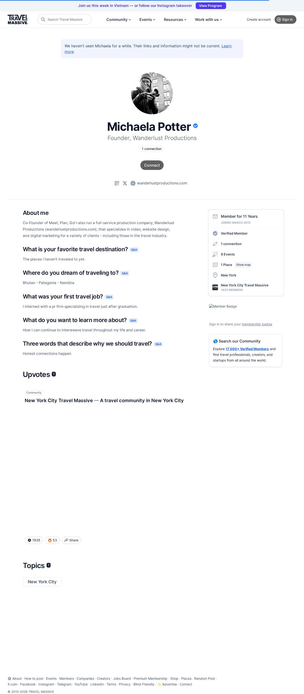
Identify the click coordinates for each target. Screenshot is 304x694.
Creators (103, 678)
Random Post (204, 678)
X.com (12, 684)
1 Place (236, 265)
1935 (36, 540)
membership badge (257, 324)
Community (117, 19)
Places (186, 678)
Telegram (64, 684)
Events (145, 19)
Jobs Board (122, 678)
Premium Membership (150, 678)
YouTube (81, 684)
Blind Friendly (143, 684)
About (17, 678)
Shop (174, 678)
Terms (111, 684)
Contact (186, 684)
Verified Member (234, 233)
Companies (85, 678)
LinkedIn (97, 684)
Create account (259, 19)
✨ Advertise (167, 684)
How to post (33, 678)
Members (66, 678)
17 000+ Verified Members (247, 349)
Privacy (125, 684)
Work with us (207, 19)
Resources (173, 19)
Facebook (28, 684)
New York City (42, 581)
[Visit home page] (18, 19)
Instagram (46, 684)
